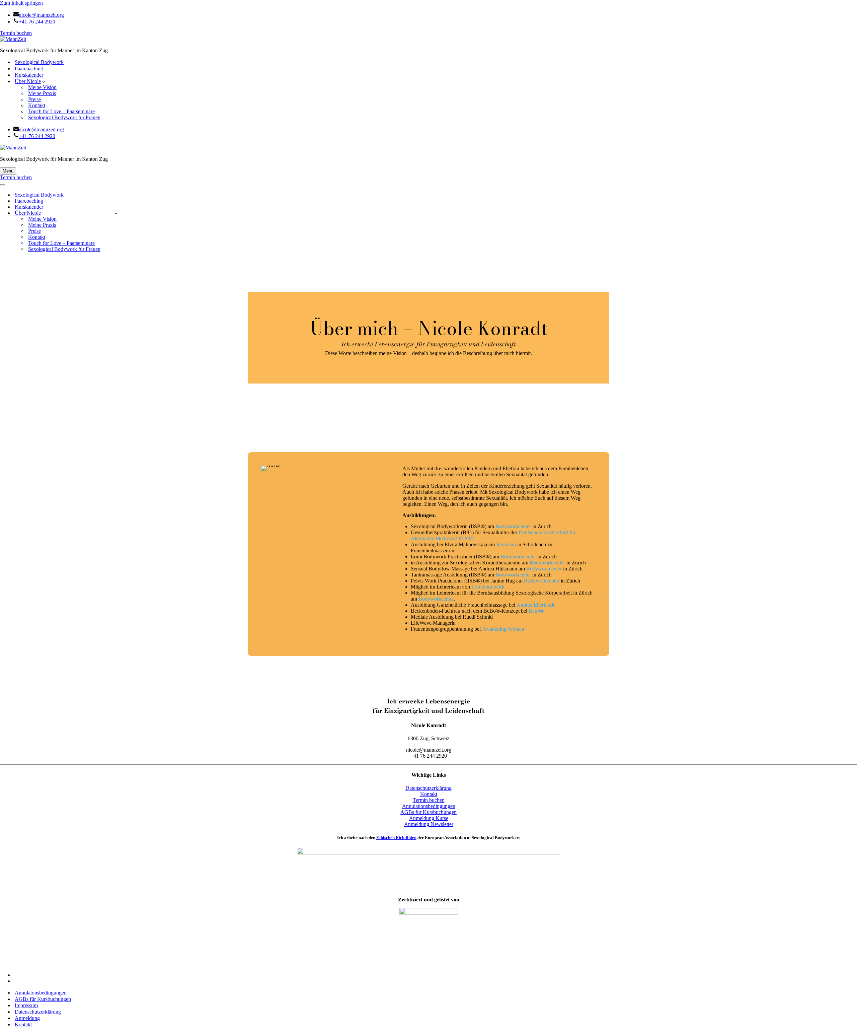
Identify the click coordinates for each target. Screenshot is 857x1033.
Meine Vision (42, 87)
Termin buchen (16, 33)
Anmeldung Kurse (428, 818)
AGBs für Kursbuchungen (428, 812)
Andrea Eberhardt (535, 605)
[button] (44, 81)
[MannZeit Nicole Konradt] (428, 39)
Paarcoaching (29, 68)
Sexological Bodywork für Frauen (64, 117)
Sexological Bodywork (39, 62)
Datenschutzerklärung (428, 788)
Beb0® (536, 611)
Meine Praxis (42, 93)
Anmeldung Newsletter (428, 824)
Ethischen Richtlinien (396, 837)
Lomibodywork (487, 587)
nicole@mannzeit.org (41, 15)
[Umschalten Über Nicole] (116, 213)
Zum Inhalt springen (21, 3)
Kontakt (36, 105)
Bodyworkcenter (513, 526)
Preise (34, 99)
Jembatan (506, 544)
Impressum (26, 1005)
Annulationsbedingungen (428, 806)
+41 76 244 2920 (37, 21)
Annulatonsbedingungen (41, 992)
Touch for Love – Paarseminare (61, 111)
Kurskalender (29, 75)
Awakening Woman (503, 629)
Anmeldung (27, 1018)
